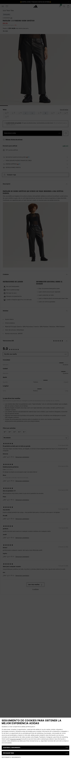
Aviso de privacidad (15, 739)
